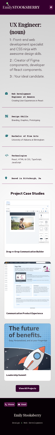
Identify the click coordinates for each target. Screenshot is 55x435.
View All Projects (27, 388)
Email (23, 404)
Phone (11, 404)
